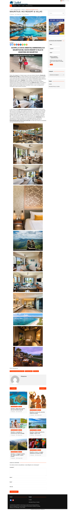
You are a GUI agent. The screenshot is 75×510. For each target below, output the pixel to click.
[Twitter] (13, 45)
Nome (11, 477)
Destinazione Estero (14, 406)
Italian (63, 0)
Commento (12, 467)
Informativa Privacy (29, 5)
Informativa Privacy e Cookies (54, 86)
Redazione (12, 14)
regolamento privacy (54, 57)
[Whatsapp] (25, 45)
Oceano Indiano (29, 371)
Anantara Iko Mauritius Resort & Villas (17, 371)
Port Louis (36, 371)
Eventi (19, 5)
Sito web (11, 486)
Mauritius (27, 14)
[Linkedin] (17, 45)
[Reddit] (15, 45)
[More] (27, 45)
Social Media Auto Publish (34, 509)
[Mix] (23, 45)
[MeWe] (21, 45)
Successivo (42, 388)
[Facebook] (11, 45)
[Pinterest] (19, 45)
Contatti (23, 5)
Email (51, 52)
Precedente (14, 388)
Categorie (14, 5)
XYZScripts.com (42, 509)
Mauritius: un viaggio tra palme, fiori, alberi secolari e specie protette (18, 455)
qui (50, 62)
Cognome (51, 48)
